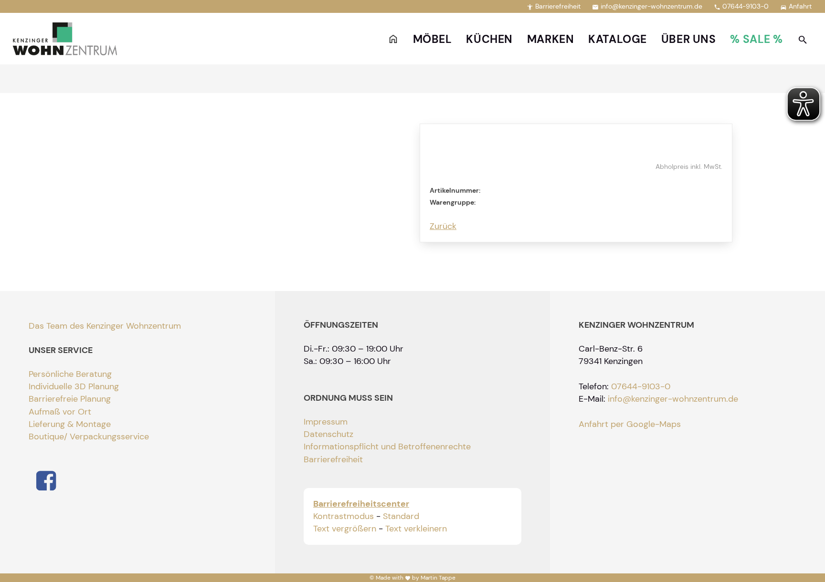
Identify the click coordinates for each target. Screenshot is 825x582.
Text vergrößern (344, 528)
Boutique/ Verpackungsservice (89, 436)
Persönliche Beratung (70, 374)
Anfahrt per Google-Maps (630, 424)
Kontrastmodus (343, 516)
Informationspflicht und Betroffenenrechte (387, 446)
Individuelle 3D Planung (74, 386)
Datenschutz (328, 434)
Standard (401, 516)
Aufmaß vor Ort (60, 411)
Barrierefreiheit (554, 6)
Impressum (326, 421)
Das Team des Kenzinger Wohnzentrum (105, 326)
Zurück (443, 226)
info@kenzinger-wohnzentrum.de (647, 6)
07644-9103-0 (741, 6)
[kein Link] (802, 39)
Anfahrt (796, 6)
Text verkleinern (416, 528)
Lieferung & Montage (70, 424)
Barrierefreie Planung (70, 399)
